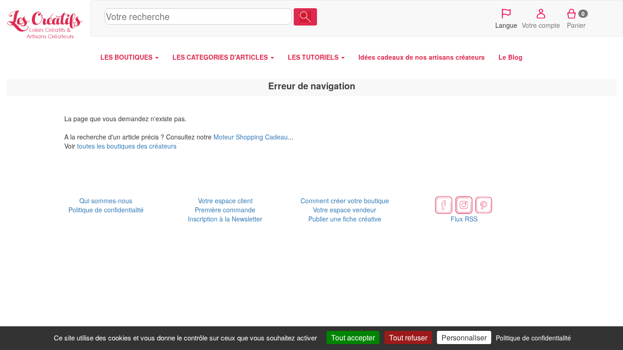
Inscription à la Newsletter (225, 218)
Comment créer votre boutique (345, 200)
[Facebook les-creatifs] (444, 204)
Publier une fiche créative (344, 218)
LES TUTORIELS (314, 57)
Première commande (225, 209)
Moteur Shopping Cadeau (250, 136)
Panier (576, 20)
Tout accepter (353, 337)
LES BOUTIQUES (127, 57)
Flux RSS (464, 218)
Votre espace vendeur (344, 209)
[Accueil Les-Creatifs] (45, 22)
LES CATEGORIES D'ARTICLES (221, 57)
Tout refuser (408, 337)
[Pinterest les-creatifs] (484, 204)
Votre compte (541, 25)
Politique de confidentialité (106, 209)
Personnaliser (464, 337)
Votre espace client (225, 200)
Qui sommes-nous (105, 200)
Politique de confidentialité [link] (533, 337)
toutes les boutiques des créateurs (127, 145)
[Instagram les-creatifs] (464, 204)
